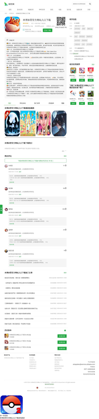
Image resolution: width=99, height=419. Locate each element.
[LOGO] (9, 4)
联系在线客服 (91, 371)
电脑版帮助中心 (59, 360)
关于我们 (31, 358)
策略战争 (77, 32)
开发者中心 (32, 360)
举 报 (1, 209)
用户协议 (57, 362)
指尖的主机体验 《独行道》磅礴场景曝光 (17, 278)
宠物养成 (89, 36)
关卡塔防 (89, 44)
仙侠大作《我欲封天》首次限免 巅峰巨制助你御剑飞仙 (21, 308)
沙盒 (83, 44)
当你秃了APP (73, 99)
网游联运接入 (32, 366)
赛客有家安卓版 (73, 75)
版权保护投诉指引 (59, 366)
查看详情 (62, 336)
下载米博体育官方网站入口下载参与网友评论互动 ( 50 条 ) (35, 161)
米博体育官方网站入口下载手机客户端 (14, 358)
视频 (62, 103)
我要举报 (57, 370)
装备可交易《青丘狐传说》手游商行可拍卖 (17, 324)
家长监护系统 (58, 368)
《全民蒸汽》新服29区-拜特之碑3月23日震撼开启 (20, 283)
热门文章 (37, 103)
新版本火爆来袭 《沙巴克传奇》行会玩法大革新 (19, 319)
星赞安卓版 (82, 75)
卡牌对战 (77, 44)
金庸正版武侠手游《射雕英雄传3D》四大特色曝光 (20, 293)
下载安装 (43, 23)
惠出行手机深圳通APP (82, 99)
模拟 (83, 29)
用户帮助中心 (58, 358)
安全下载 (47, 30)
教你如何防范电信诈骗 (89, 374)
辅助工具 (90, 29)
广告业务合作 (32, 364)
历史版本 (51, 103)
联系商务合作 (32, 362)
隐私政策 (75, 53)
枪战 (76, 36)
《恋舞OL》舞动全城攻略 (12, 288)
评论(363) (23, 103)
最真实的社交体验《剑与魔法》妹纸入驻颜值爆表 (19, 298)
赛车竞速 (81, 36)
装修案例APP (90, 75)
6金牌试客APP (90, 99)
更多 (65, 156)
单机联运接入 (32, 368)
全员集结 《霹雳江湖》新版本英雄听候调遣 (18, 313)
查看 (73, 80)
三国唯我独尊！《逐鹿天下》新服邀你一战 (17, 303)
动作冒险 (77, 29)
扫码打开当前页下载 (61, 27)
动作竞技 (77, 40)
